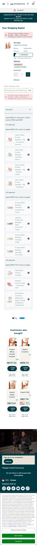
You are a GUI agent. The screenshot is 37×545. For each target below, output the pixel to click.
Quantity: (17, 70)
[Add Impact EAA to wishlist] (28, 382)
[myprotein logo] (18, 4)
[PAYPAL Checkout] (22, 318)
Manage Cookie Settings (18, 530)
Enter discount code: (12, 86)
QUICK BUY (13, 368)
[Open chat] (28, 488)
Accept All (18, 541)
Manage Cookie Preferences (13, 468)
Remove (16, 80)
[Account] (28, 4)
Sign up (8, 461)
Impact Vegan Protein (12, 394)
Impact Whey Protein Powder (12, 353)
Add (29, 90)
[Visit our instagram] (4, 488)
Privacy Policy (12, 526)
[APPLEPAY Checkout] (15, 318)
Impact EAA (24, 392)
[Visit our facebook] (9, 488)
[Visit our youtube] (18, 488)
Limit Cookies (18, 535)
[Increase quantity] (28, 74)
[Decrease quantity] (16, 74)
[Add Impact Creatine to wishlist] (28, 339)
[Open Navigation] (3, 4)
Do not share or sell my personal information (18, 474)
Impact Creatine (25, 351)
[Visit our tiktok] (13, 488)
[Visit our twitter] (23, 488)
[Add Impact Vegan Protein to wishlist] (15, 382)
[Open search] (7, 4)
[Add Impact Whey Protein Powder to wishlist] (15, 339)
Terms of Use (22, 526)
